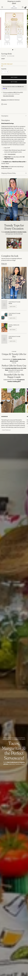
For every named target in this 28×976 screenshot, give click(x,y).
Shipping (3, 100)
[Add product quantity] (7, 71)
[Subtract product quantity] (2, 71)
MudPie (3, 56)
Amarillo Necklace (14, 325)
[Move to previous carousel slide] (2, 403)
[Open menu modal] (2, 7)
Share (5, 104)
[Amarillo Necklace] (4, 327)
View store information (8, 96)
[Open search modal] (22, 7)
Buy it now (14, 81)
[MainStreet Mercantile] (14, 7)
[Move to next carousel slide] (26, 403)
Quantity (3, 69)
